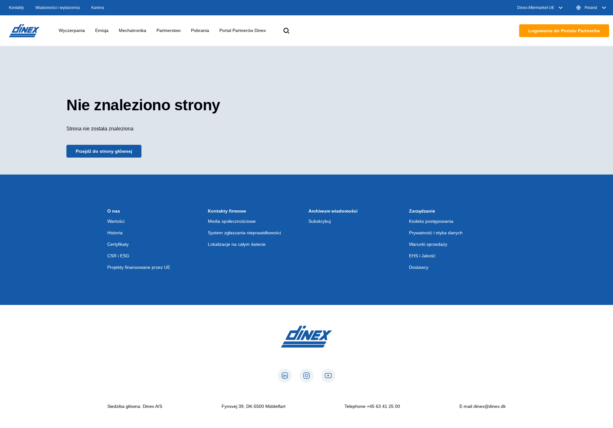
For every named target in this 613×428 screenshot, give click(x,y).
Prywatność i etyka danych (436, 232)
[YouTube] (328, 376)
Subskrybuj (319, 221)
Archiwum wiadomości (333, 211)
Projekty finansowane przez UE (138, 267)
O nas (113, 211)
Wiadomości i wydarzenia (57, 7)
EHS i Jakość (422, 255)
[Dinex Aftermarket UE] (24, 31)
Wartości (116, 221)
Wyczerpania (72, 30)
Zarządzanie (422, 211)
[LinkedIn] (285, 376)
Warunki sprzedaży (428, 244)
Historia (115, 232)
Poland (591, 7)
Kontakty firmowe (227, 211)
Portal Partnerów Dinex (242, 30)
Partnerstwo (168, 30)
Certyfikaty (118, 244)
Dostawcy (418, 267)
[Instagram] (306, 376)
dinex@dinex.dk (489, 406)
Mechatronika (132, 30)
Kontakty (16, 7)
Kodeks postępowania (431, 221)
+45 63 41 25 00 (383, 406)
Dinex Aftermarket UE (535, 7)
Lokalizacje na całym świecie (237, 244)
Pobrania (200, 30)
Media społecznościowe (232, 221)
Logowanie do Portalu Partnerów (564, 30)
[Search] (286, 30)
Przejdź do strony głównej (104, 151)
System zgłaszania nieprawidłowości (244, 232)
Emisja (102, 30)
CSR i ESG (118, 255)
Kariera (97, 7)
